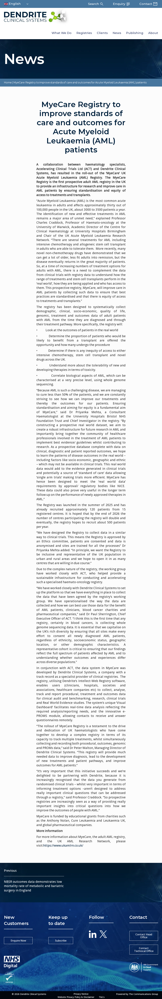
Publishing (134, 33)
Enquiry (119, 4)
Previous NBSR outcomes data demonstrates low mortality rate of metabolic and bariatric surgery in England (34, 880)
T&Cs (102, 997)
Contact (146, 4)
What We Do (62, 33)
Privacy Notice (81, 993)
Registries (84, 33)
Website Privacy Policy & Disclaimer (76, 997)
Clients (102, 33)
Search (94, 4)
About (153, 33)
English (14, 4)
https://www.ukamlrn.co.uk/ (63, 845)
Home (8, 82)
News (117, 33)
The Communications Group (143, 994)
